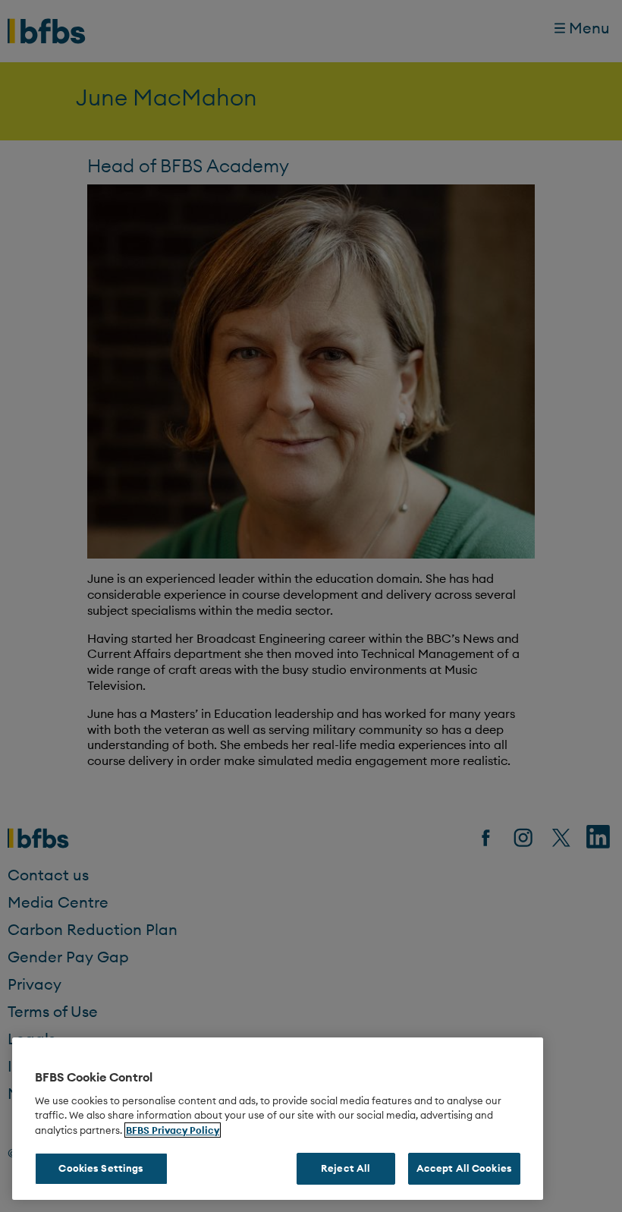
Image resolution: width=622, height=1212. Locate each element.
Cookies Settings (100, 1168)
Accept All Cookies (464, 1168)
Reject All (345, 1168)
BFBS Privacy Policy (172, 1130)
